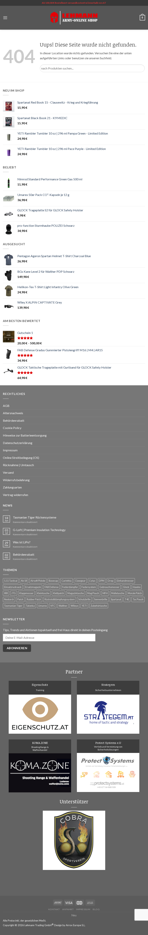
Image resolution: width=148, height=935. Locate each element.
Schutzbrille (84, 599)
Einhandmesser (125, 580)
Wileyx (74, 605)
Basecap (53, 580)
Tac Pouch (138, 599)
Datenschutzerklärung (17, 443)
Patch (20, 599)
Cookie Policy (12, 428)
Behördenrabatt (13, 420)
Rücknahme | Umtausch (18, 465)
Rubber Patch (34, 599)
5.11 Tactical (10, 580)
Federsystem (89, 587)
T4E (127, 599)
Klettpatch (58, 593)
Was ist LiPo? (21, 542)
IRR (6, 593)
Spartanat (116, 599)
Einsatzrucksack (13, 587)
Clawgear (80, 580)
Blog (96, 909)
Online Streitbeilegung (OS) (21, 457)
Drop (110, 580)
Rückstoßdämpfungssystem (60, 599)
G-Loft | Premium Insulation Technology (39, 530)
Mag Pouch (93, 593)
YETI (84, 605)
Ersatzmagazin (33, 587)
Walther (63, 605)
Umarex (42, 605)
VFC (52, 605)
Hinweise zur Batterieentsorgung (25, 435)
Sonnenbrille (100, 599)
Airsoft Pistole (37, 580)
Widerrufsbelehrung (16, 480)
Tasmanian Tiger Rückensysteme (34, 517)
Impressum (10, 450)
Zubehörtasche (99, 605)
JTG (13, 593)
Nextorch (9, 599)
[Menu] (5, 17)
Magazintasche (75, 593)
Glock (126, 587)
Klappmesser (26, 593)
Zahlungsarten (12, 487)
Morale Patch (135, 593)
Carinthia (66, 580)
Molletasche (117, 593)
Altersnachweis (13, 413)
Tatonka (30, 605)
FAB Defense (52, 587)
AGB (6, 405)
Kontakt (54, 909)
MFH (105, 593)
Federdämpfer (70, 587)
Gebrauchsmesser (109, 587)
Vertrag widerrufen (15, 495)
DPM (101, 580)
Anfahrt (68, 909)
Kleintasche (43, 593)
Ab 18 (24, 580)
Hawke (136, 587)
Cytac (92, 580)
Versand (8, 472)
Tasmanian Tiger (13, 605)
